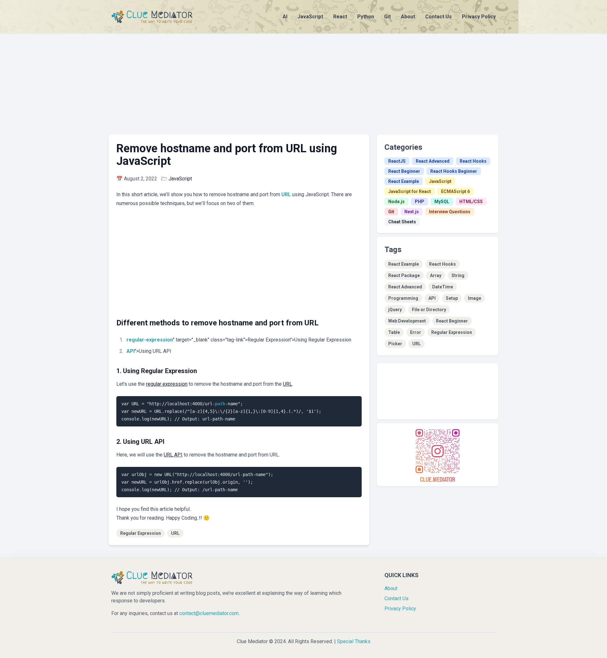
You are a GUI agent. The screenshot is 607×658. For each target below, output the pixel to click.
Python (365, 17)
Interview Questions (449, 211)
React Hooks (473, 161)
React (340, 17)
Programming (403, 298)
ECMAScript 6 (455, 191)
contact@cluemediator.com (209, 613)
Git (387, 17)
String (457, 275)
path (220, 403)
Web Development (407, 320)
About (408, 17)
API (130, 351)
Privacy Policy (479, 17)
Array (435, 275)
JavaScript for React (409, 191)
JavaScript (310, 17)
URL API (173, 455)
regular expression (166, 384)
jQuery (395, 309)
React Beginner (404, 171)
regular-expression (149, 340)
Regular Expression (140, 533)
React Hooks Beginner (453, 171)
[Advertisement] (303, 77)
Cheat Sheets (402, 221)
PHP (419, 201)
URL (286, 194)
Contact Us (438, 17)
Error (415, 332)
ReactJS (397, 161)
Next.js (411, 211)
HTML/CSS (471, 201)
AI (285, 17)
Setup (452, 298)
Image (474, 298)
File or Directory (429, 309)
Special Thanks (354, 641)
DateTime (442, 286)
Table (394, 332)
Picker (395, 343)
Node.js (396, 201)
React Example (403, 181)
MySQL (441, 201)
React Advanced (433, 161)
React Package (404, 275)
